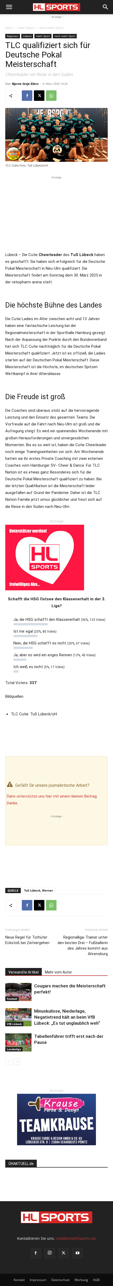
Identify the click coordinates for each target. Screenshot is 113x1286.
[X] (39, 95)
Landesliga (14, 1049)
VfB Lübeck (14, 1024)
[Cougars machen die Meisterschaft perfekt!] (18, 992)
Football (12, 999)
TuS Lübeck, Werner (38, 890)
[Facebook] (27, 95)
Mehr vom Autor (58, 972)
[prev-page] (8, 1062)
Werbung (81, 1280)
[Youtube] (77, 1253)
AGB (96, 1280)
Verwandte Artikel (23, 972)
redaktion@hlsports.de (76, 1238)
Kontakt (19, 1280)
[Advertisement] (56, 213)
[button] (9, 7)
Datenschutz (60, 1280)
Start (8, 27)
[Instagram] (49, 1253)
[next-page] (17, 1062)
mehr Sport (25, 27)
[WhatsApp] (51, 95)
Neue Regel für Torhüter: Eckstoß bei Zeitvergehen (27, 940)
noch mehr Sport (51, 27)
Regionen (12, 36)
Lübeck (27, 36)
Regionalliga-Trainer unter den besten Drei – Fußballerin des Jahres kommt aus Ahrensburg (83, 945)
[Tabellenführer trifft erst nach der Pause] (18, 1042)
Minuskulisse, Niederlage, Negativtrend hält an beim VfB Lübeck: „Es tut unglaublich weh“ (67, 1017)
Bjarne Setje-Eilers (25, 84)
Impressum (38, 1280)
